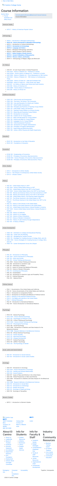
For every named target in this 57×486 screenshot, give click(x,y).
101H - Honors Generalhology (18, 316)
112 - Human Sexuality (15, 334)
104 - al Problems (14, 373)
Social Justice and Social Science (12, 349)
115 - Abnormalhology (16, 336)
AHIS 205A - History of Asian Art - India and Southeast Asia (24, 80)
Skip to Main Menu (8, 1)
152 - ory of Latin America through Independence (23, 220)
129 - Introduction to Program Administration (21, 124)
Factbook (8, 444)
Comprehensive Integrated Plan (37, 449)
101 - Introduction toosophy (17, 254)
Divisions (27, 15)
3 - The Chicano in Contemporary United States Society (24, 172)
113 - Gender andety (15, 387)
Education (5, 136)
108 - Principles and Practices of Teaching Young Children (25, 106)
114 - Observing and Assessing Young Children (22, 112)
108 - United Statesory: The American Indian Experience (25, 196)
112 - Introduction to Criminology (18, 385)
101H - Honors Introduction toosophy (20, 256)
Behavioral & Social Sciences (38, 15)
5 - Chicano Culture (14, 174)
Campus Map (20, 421)
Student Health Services (21, 448)
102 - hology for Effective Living (19, 318)
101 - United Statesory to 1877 (18, 185)
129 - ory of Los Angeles (16, 214)
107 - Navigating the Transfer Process (19, 236)
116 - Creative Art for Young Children (19, 115)
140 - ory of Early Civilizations (18, 216)
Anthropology (7, 35)
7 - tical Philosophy (15, 300)
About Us (8, 437)
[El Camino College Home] (11, 5)
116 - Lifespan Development (16, 338)
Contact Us (19, 423)
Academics (22, 15)
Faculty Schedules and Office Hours (8, 17)
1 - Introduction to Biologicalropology (21, 40)
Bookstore (22, 443)
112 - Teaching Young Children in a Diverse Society (23, 110)
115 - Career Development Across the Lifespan (22, 243)
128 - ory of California (16, 212)
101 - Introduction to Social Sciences (18, 354)
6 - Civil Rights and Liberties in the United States (22, 298)
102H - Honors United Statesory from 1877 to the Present (26, 191)
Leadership (9, 439)
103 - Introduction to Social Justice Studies (20, 356)
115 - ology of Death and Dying (18, 389)
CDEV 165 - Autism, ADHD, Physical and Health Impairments (24, 130)
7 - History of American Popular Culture (20, 29)
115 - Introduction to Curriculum (17, 114)
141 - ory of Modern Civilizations (18, 218)
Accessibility (24, 470)
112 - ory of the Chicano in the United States (22, 203)
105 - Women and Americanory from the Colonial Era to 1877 (27, 193)
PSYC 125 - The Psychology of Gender (18, 343)
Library (21, 444)
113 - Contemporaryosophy (17, 271)
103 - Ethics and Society (15, 258)
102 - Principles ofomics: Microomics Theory (24, 159)
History (5, 180)
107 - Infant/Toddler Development (18, 105)
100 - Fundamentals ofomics (18, 154)
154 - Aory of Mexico (15, 221)
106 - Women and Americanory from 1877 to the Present (25, 194)
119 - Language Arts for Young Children (20, 121)
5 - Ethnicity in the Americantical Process (21, 296)
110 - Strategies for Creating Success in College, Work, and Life (26, 238)
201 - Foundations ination (17, 143)
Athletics (21, 441)
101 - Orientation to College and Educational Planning (24, 233)
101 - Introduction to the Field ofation (21, 141)
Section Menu (5, 14)
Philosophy (6, 249)
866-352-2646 (7, 428)
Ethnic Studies (7, 166)
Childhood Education (9, 94)
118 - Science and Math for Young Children (21, 119)
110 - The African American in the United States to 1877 (24, 198)
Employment (9, 459)
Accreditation (9, 450)
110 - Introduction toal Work (17, 384)
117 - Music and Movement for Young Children (22, 117)
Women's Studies (7, 397)
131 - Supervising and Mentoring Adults (20, 128)
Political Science (7, 284)
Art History (6, 65)
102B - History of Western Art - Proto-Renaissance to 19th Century (27, 75)
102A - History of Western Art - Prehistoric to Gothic (23, 71)
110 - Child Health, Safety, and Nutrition (20, 108)
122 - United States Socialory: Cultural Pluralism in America (26, 207)
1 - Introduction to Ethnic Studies (18, 171)
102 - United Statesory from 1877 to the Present (23, 189)
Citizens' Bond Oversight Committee (10, 462)
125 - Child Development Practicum (19, 123)
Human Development (9, 227)
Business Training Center (48, 445)
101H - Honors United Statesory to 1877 (21, 187)
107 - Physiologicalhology (17, 324)
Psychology (6, 310)
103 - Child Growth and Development (19, 99)
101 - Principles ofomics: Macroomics (22, 156)
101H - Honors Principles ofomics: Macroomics (25, 158)
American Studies (8, 24)
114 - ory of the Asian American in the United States (24, 205)
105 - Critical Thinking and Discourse (19, 260)
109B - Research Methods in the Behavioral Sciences (23, 331)
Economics (6, 149)
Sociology (5, 362)
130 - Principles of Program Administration (21, 126)
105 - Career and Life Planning (17, 234)
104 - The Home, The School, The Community (21, 101)
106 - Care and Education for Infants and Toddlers (23, 103)
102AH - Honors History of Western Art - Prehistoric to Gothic (26, 73)
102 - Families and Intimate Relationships (20, 371)
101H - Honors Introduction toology (20, 369)
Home (17, 15)
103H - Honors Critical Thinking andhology (22, 322)
